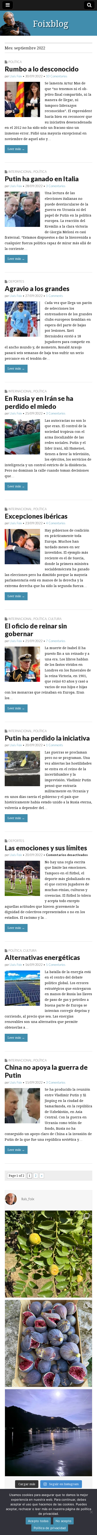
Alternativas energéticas (42, 957)
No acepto (63, 1521)
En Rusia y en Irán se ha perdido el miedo (39, 402)
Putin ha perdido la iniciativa (47, 738)
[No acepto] (91, 1512)
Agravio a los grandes (37, 288)
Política (15, 62)
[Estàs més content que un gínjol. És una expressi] (48, 1254)
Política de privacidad (50, 1528)
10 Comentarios (56, 76)
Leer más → (16, 149)
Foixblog (50, 24)
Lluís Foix (16, 76)
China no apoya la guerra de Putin (46, 1071)
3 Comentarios (55, 186)
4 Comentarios (55, 523)
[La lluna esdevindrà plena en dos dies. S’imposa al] (48, 1432)
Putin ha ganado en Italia (42, 179)
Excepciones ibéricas (36, 516)
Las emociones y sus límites (46, 848)
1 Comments (54, 296)
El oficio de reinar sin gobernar (36, 630)
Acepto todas (38, 1521)
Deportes (16, 281)
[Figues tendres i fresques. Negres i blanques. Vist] (48, 1343)
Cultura (54, 619)
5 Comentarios (55, 965)
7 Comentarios (55, 641)
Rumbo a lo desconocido (42, 69)
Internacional (20, 172)
